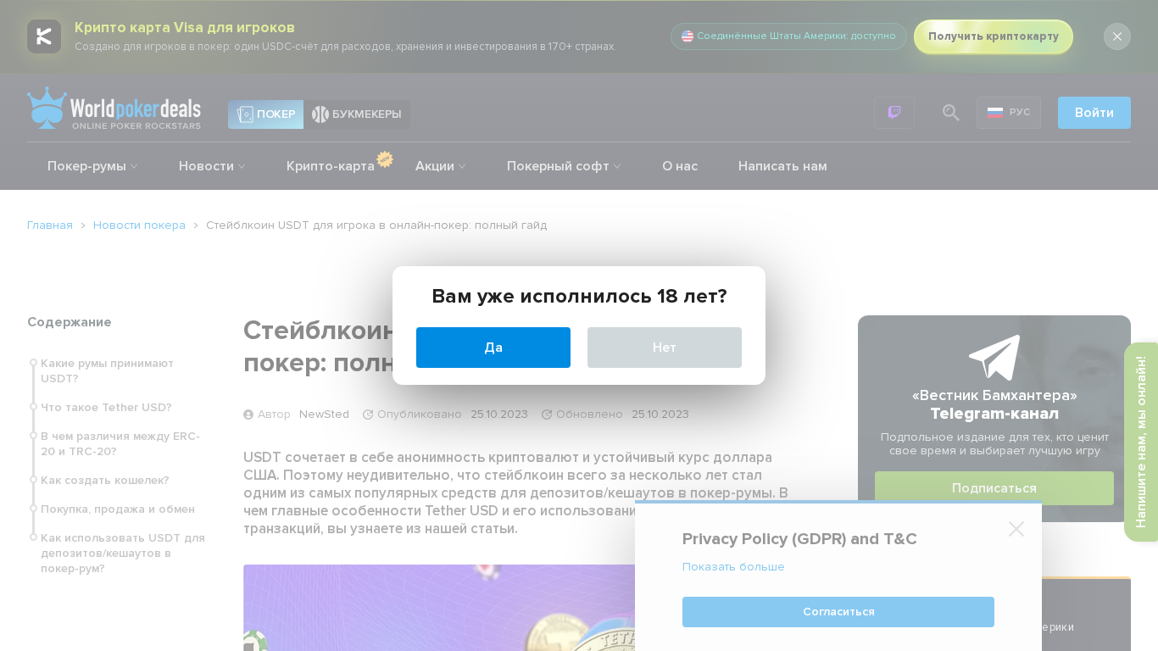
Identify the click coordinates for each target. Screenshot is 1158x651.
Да (493, 347)
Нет (664, 347)
